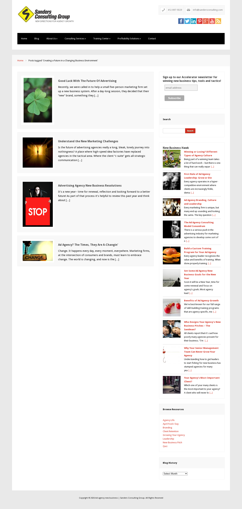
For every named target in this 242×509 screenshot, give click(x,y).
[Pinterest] (199, 21)
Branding (167, 427)
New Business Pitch (172, 442)
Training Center (101, 38)
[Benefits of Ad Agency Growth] (172, 307)
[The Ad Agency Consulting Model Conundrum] (172, 229)
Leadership (168, 438)
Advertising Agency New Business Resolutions (90, 185)
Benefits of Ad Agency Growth (201, 300)
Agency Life (169, 420)
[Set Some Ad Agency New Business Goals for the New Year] (172, 278)
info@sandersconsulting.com (208, 10)
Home (24, 38)
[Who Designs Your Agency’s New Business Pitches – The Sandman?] (172, 329)
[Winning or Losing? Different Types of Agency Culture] (172, 159)
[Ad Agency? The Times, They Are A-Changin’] (38, 250)
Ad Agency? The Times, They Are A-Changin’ (88, 244)
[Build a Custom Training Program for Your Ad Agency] (172, 255)
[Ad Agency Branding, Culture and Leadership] (172, 207)
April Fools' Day (171, 424)
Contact (152, 38)
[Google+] (206, 21)
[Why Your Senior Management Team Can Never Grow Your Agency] (172, 355)
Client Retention (171, 431)
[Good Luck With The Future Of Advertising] (38, 100)
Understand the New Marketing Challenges (88, 141)
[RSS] (218, 21)
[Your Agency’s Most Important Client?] (172, 385)
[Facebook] (181, 21)
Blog (36, 38)
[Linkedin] (193, 21)
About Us (51, 38)
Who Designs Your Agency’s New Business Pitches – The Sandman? (202, 326)
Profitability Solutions (129, 38)
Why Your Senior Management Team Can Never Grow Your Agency (201, 352)
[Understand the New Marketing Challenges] (38, 152)
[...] (212, 166)
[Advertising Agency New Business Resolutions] (38, 204)
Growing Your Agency (174, 435)
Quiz (165, 446)
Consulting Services (75, 38)
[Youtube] (212, 21)
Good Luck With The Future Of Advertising (87, 81)
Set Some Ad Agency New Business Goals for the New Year (200, 274)
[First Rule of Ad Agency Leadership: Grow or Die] (172, 181)
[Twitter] (187, 21)
